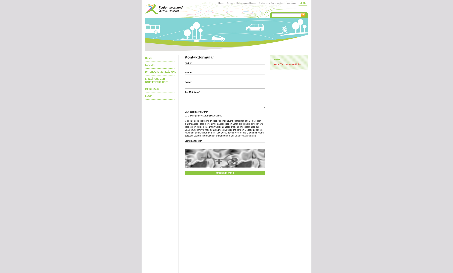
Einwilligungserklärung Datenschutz (205, 116)
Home (220, 3)
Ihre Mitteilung (192, 92)
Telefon (188, 72)
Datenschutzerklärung (246, 3)
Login (303, 3)
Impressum (291, 3)
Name (188, 63)
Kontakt (230, 3)
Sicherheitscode (193, 141)
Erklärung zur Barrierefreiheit (271, 3)
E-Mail (188, 82)
